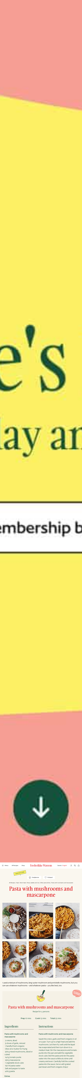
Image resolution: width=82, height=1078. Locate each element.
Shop (23, 865)
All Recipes (15, 865)
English (65, 865)
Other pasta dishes (45, 882)
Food (17, 882)
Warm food (23, 882)
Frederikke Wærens (41, 865)
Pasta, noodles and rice (33, 882)
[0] (78, 865)
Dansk (59, 865)
